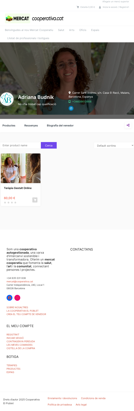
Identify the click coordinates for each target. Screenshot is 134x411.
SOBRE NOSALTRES (17, 307)
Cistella (87, 7)
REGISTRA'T (13, 334)
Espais (95, 30)
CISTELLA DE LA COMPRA (21, 348)
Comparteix (128, 125)
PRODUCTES (13, 368)
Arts (71, 30)
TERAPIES (12, 365)
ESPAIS (10, 372)
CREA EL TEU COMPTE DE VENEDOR (26, 314)
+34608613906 (81, 101)
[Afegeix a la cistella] (34, 199)
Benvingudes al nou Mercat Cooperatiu (29, 30)
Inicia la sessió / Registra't (116, 7)
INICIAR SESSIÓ (15, 338)
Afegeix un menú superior (115, 1)
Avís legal (81, 404)
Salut (61, 30)
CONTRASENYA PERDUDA (21, 341)
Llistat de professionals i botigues (28, 38)
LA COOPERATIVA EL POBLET (23, 310)
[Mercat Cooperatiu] (35, 18)
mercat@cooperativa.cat (20, 281)
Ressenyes (31, 125)
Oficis (82, 30)
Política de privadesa (60, 404)
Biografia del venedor (60, 125)
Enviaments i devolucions (62, 398)
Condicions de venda (93, 398)
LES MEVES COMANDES (20, 344)
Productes (8, 125)
